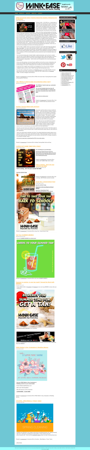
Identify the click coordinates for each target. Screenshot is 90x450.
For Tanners (64, 81)
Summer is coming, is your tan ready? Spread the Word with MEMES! (35, 282)
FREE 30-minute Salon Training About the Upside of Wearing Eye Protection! (36, 18)
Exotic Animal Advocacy (66, 75)
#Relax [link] (50, 152)
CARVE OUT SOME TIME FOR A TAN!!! (28, 146)
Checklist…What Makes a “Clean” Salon (28, 401)
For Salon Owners (65, 79)
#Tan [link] (37, 155)
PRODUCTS (21, 13)
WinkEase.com (38, 69)
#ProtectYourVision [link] (40, 154)
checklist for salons (36, 435)
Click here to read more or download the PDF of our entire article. (31, 138)
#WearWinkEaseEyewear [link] (50, 154)
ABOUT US (34, 13)
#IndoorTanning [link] (45, 151)
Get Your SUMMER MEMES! (25, 235)
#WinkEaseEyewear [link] (42, 155)
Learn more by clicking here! (42, 96)
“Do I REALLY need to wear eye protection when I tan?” (33, 82)
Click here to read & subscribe (23, 328)
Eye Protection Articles (66, 76)
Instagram (35, 286)
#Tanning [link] (51, 151)
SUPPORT (28, 13)
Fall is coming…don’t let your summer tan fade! (45, 165)
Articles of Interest (65, 72)
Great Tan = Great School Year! (45, 181)
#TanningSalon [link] (45, 152)
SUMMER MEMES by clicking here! (28, 238)
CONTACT (40, 13)
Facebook (51, 71)
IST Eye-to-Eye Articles (66, 82)
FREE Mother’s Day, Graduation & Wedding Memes (32, 347)
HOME (16, 13)
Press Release (64, 83)
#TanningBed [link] (39, 152)
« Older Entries (19, 442)
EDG (48, 449)
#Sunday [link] (54, 152)
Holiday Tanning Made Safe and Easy (27, 106)
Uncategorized (23, 76)
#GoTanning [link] (38, 151)
